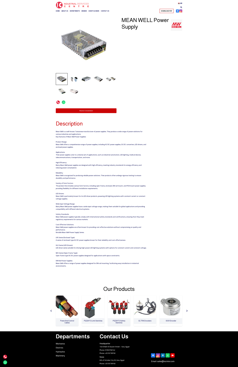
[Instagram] (180, 11)
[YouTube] (172, 355)
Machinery (60, 355)
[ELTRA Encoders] (119, 296)
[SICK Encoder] (145, 296)
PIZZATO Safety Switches (93, 322)
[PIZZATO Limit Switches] (67, 296)
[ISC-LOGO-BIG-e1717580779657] (72, 5)
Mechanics (60, 343)
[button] (181, 7)
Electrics (59, 347)
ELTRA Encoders (119, 321)
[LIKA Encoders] (171, 296)
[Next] (187, 311)
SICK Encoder (145, 321)
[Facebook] (177, 11)
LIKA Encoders (171, 321)
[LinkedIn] (163, 355)
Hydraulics (60, 351)
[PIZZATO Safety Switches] (93, 296)
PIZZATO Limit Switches (67, 321)
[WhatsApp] (168, 355)
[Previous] (51, 311)
